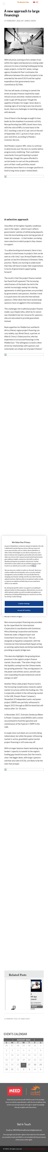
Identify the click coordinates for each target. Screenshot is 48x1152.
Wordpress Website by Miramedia (33, 1149)
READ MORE (32, 1007)
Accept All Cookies (24, 610)
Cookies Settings (24, 603)
